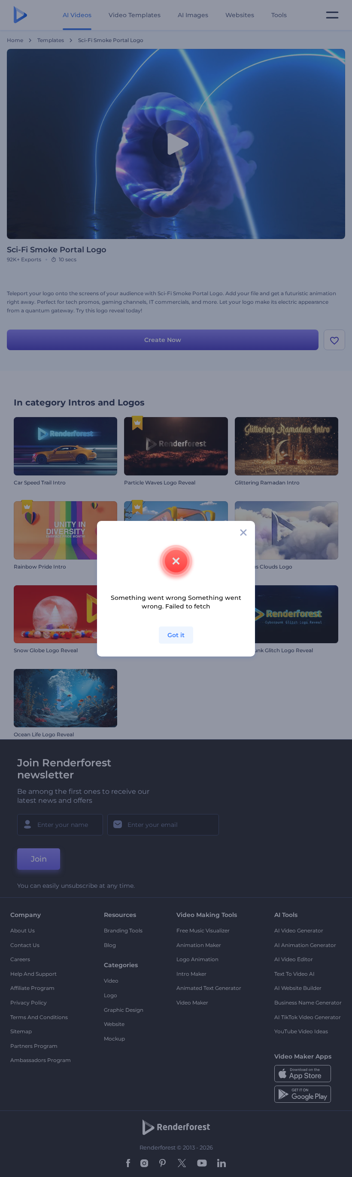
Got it (176, 635)
